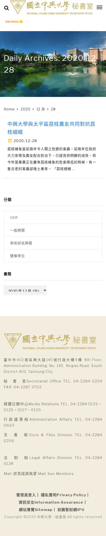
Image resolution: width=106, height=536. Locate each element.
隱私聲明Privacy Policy (63, 495)
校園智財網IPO (71, 510)
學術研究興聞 (21, 243)
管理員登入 (26, 495)
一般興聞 (17, 230)
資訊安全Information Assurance (51, 502)
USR (14, 217)
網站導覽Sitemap (36, 510)
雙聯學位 (17, 256)
